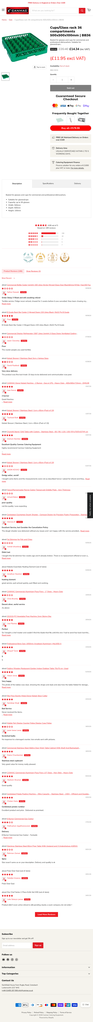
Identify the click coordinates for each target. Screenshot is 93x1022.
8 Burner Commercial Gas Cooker (20, 819)
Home (4, 20)
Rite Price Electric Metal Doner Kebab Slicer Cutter (27, 696)
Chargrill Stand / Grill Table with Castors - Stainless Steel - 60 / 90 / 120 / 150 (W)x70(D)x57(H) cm (47, 431)
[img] (46, 225)
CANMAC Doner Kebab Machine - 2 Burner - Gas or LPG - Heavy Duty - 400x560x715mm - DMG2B (48, 383)
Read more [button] (6, 304)
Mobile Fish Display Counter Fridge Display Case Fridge (29, 723)
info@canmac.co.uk (25, 990)
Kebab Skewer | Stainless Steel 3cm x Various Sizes (27, 358)
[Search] (82, 10)
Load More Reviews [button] (46, 914)
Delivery (77, 183)
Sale (10, 20)
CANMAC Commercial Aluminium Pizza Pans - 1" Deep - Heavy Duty (35, 591)
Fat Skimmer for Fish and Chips (19, 539)
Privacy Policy (26, 1012)
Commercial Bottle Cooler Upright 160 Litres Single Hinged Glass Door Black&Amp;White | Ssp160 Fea (49, 285)
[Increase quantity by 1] (71, 80)
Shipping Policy (51, 1012)
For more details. (77, 168)
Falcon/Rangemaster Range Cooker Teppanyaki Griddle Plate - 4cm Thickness (38, 490)
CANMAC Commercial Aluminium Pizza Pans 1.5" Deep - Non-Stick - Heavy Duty (40, 772)
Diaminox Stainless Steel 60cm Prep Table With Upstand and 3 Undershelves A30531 (42, 846)
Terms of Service (66, 1012)
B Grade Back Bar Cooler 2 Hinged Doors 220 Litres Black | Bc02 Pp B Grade (38, 312)
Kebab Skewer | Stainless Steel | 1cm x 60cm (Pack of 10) (30, 410)
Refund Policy (39, 1012)
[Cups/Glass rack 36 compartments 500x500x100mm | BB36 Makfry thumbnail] (5, 76)
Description (17, 183)
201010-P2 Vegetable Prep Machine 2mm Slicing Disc (29, 616)
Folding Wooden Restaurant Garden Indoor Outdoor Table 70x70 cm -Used (37, 668)
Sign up (38, 945)
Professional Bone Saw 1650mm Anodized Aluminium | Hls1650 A (34, 643)
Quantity (53, 74)
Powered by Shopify (46, 1018)
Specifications (48, 183)
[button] (33, 233)
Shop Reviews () (33, 271)
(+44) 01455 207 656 (10, 990)
